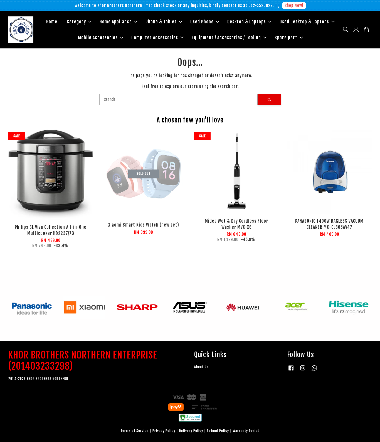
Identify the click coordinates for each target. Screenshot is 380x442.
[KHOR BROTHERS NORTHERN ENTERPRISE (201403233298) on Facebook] (291, 371)
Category (76, 21)
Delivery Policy (191, 431)
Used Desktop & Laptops (304, 21)
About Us (201, 367)
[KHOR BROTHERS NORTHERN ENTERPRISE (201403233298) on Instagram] (303, 371)
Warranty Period (246, 431)
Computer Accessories (154, 37)
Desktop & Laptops (246, 21)
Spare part (286, 37)
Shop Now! (294, 5)
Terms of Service (134, 431)
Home (51, 21)
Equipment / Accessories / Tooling (226, 37)
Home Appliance (116, 21)
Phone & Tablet (161, 21)
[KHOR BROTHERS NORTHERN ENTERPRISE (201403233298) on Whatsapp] (314, 371)
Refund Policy (218, 431)
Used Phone (202, 21)
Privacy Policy (163, 431)
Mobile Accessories (98, 37)
